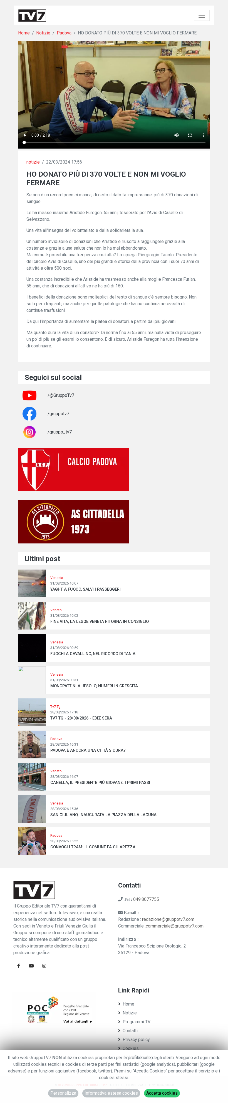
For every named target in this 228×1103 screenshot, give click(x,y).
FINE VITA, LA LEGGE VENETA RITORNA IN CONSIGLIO (99, 621)
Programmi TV (136, 1021)
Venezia (56, 578)
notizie (33, 162)
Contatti (130, 1030)
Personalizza (63, 1093)
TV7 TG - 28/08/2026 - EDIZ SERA (81, 718)
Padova (64, 33)
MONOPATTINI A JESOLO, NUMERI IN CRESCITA (94, 686)
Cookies (131, 1048)
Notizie (43, 33)
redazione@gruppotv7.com (168, 919)
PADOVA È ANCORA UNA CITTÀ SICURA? (88, 750)
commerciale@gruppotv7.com (175, 926)
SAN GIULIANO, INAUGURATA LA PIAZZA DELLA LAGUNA (103, 815)
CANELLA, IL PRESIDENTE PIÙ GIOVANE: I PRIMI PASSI (100, 782)
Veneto (56, 610)
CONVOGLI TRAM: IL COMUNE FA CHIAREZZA (92, 847)
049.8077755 (146, 899)
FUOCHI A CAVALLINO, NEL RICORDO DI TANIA (92, 653)
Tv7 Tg (55, 707)
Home (24, 33)
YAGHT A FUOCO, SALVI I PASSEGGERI (85, 589)
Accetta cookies (162, 1093)
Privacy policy (136, 1039)
